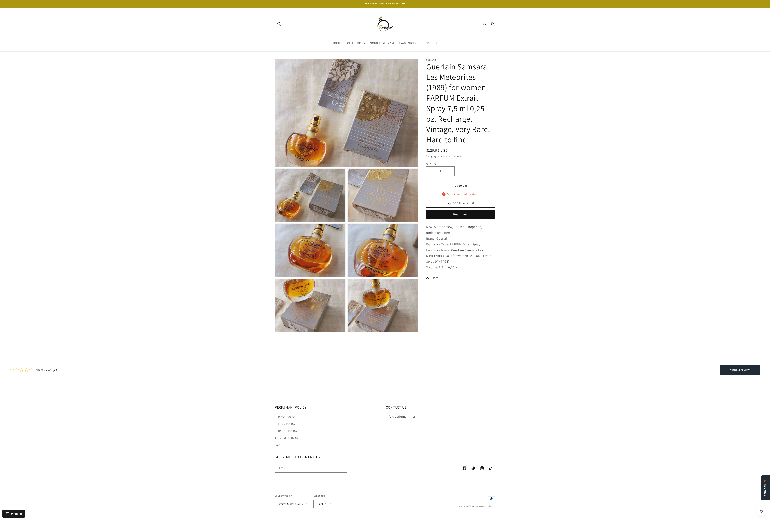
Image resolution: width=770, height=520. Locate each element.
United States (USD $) (291, 504)
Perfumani (470, 506)
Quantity (431, 163)
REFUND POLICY (285, 424)
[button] (279, 24)
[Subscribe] (342, 468)
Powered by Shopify (485, 506)
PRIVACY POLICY (285, 416)
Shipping (431, 156)
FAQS (278, 445)
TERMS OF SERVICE (287, 438)
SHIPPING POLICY (286, 431)
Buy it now (460, 214)
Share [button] (434, 278)
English (322, 504)
